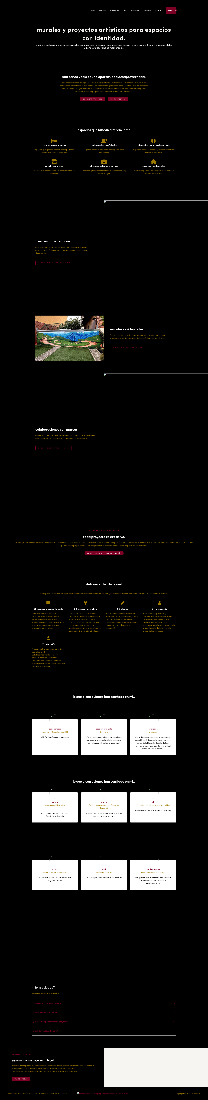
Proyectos (114, 10)
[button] (2, 964)
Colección (134, 10)
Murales (102, 10)
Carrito (158, 10)
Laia (124, 10)
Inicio (93, 10)
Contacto (147, 10)
